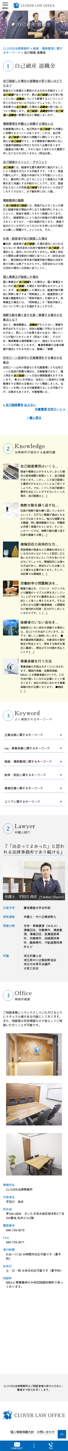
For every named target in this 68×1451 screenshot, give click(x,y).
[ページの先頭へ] (62, 1434)
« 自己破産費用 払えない (19, 405)
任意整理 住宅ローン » (50, 409)
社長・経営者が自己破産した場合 (25, 238)
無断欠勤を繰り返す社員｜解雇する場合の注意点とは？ (32, 317)
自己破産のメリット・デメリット (25, 162)
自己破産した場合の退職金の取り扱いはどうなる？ (32, 83)
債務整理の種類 (13, 200)
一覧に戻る (34, 418)
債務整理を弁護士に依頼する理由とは (28, 124)
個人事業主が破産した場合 (21, 277)
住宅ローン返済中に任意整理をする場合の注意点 (32, 360)
